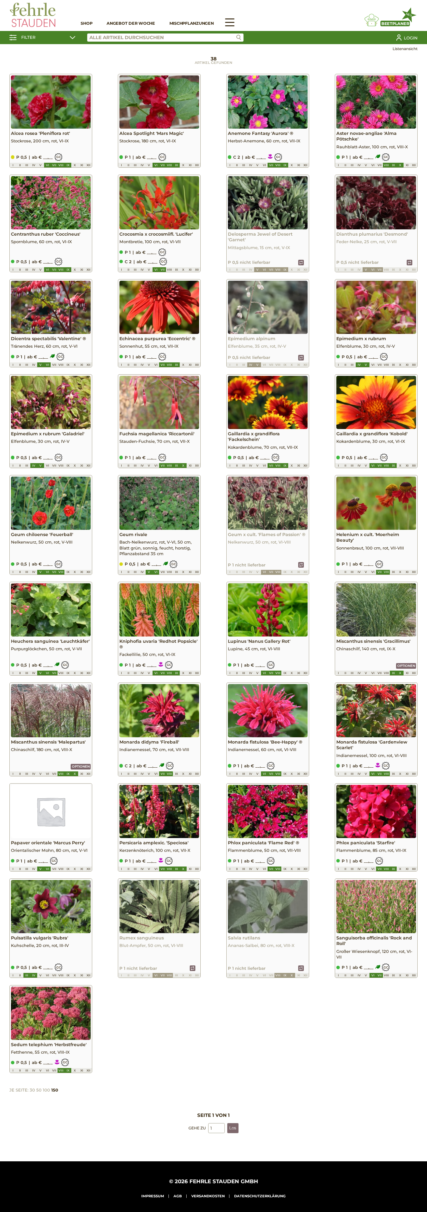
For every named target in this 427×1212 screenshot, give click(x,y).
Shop (86, 23)
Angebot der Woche (131, 23)
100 (46, 1089)
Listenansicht (405, 48)
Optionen (406, 666)
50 (39, 1089)
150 (54, 1089)
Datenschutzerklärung (260, 1196)
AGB (177, 1196)
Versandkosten (208, 1196)
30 (32, 1089)
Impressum (152, 1196)
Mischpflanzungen (191, 23)
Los (232, 1127)
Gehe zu (197, 1128)
